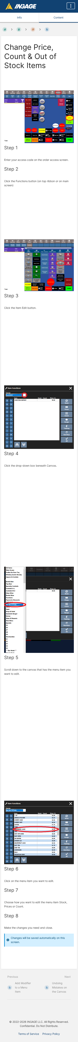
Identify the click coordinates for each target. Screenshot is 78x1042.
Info (19, 17)
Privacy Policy (51, 1033)
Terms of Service (28, 1033)
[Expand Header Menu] (71, 5)
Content (58, 17)
